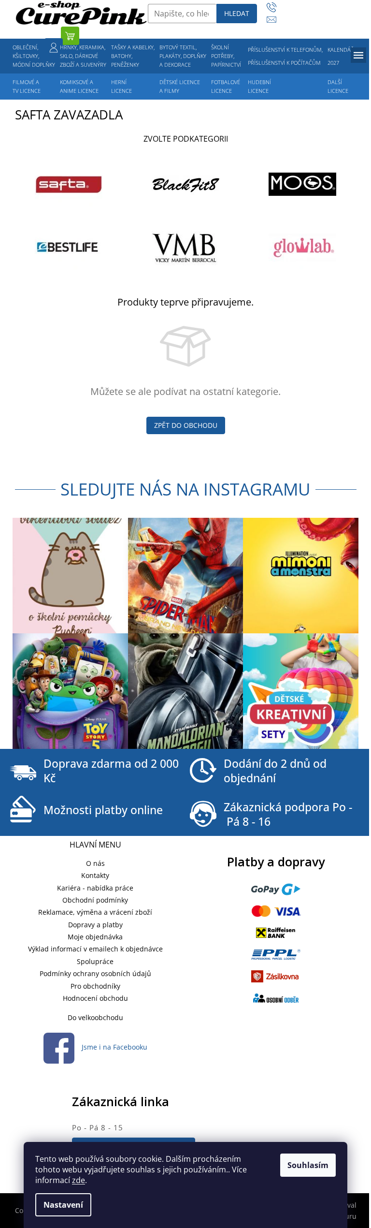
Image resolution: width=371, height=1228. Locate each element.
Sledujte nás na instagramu (185, 489)
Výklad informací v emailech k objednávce (95, 948)
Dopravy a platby (95, 924)
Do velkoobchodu (95, 1017)
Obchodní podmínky (95, 900)
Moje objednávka (95, 936)
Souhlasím (307, 1165)
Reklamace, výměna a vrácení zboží (95, 912)
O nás (95, 863)
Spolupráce (95, 961)
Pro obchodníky (95, 986)
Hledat (236, 13)
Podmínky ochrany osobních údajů (95, 973)
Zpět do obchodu (185, 425)
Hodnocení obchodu (95, 998)
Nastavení (63, 1204)
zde (78, 1180)
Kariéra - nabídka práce (95, 887)
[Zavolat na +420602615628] (276, 7)
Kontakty (95, 875)
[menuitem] (33, 56)
